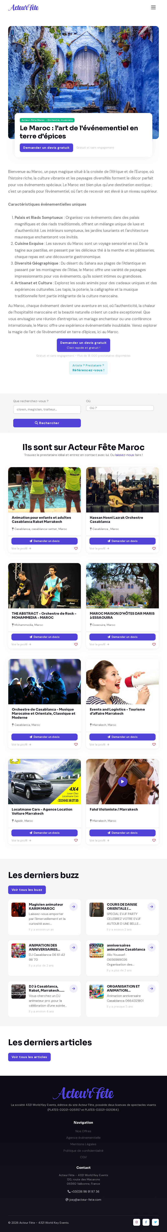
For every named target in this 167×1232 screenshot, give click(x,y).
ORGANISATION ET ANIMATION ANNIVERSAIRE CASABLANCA (123, 992)
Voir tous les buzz (27, 890)
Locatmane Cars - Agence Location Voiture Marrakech (42, 811)
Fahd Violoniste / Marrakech (114, 809)
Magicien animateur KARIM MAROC (46, 906)
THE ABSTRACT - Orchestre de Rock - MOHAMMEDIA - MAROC (44, 615)
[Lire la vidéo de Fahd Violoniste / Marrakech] (122, 782)
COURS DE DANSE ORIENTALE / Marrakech (122, 908)
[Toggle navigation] (153, 7)
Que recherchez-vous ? (30, 401)
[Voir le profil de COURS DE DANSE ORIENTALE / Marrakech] (151, 907)
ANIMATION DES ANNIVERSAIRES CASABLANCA (43, 949)
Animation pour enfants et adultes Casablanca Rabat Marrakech (41, 520)
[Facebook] (146, 1222)
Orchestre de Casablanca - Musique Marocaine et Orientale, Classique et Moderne (43, 713)
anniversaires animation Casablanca (126, 947)
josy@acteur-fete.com (85, 1200)
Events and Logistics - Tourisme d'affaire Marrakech (117, 711)
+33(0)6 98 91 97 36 (85, 1191)
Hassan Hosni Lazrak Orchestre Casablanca (116, 520)
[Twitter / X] (155, 1222)
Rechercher (48, 423)
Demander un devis (46, 541)
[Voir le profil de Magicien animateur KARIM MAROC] (73, 907)
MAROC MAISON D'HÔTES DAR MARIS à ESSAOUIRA (122, 615)
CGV (83, 1157)
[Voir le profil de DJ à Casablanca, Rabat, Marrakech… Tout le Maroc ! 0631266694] (73, 989)
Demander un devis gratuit (46, 147)
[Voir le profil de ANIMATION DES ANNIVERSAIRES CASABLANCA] (73, 947)
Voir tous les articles (29, 1057)
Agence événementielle (83, 1137)
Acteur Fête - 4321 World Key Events (44, 1222)
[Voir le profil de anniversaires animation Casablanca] (151, 947)
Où (88, 401)
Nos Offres (83, 1131)
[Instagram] (136, 1222)
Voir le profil (19, 548)
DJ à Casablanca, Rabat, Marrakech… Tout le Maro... (45, 990)
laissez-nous (124, 455)
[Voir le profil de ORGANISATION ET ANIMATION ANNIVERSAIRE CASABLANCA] (151, 989)
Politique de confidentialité (83, 1150)
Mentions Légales (83, 1144)
